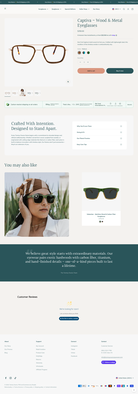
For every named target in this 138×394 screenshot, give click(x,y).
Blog (6, 353)
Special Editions (70, 9)
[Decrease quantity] (80, 62)
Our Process (8, 349)
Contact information (51, 387)
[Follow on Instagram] (10, 378)
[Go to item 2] (15, 93)
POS (19, 384)
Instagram (74, 346)
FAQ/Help (39, 356)
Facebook (74, 356)
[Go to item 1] (8, 93)
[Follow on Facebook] (6, 378)
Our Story (96, 9)
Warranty (39, 363)
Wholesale (39, 366)
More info (129, 104)
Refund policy (8, 387)
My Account (40, 346)
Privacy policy (29, 387)
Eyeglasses (55, 9)
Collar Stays (83, 9)
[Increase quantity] (88, 62)
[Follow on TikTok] (15, 378)
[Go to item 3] (23, 93)
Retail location (40, 349)
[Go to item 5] (38, 93)
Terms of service (18, 387)
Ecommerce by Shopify (29, 384)
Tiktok (73, 349)
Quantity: (80, 58)
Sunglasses (42, 9)
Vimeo (73, 353)
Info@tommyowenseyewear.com (112, 357)
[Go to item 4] (30, 93)
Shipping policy (39, 387)
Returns (38, 359)
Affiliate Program (41, 369)
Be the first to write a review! (69, 318)
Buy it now (119, 71)
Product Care (40, 353)
